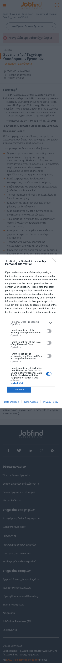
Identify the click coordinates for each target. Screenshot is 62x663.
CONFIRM (19, 389)
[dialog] (31, 331)
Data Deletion (11, 401)
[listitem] (31, 323)
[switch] (48, 331)
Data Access (31, 401)
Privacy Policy (50, 401)
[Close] (55, 261)
